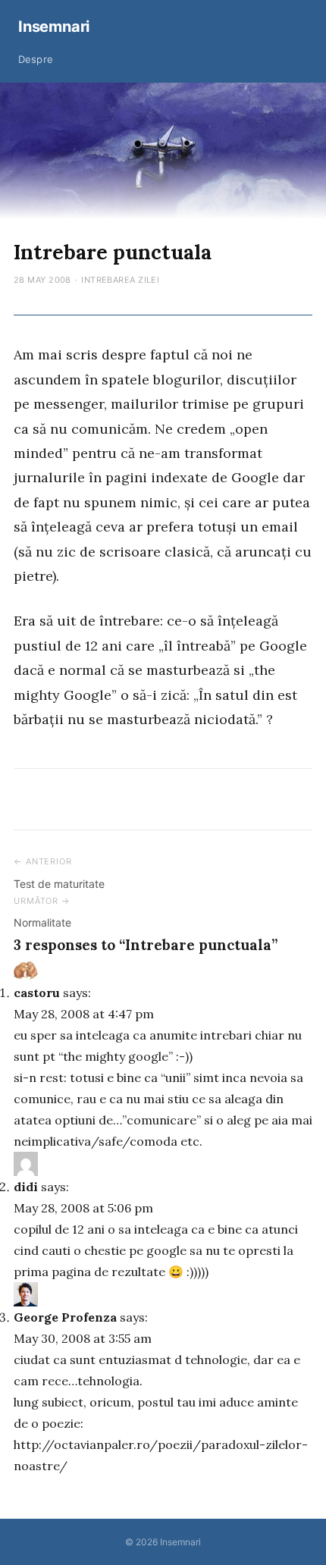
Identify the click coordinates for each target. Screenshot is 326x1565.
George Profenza (65, 1317)
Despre (35, 59)
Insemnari (53, 26)
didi (26, 1186)
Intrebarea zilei (120, 279)
